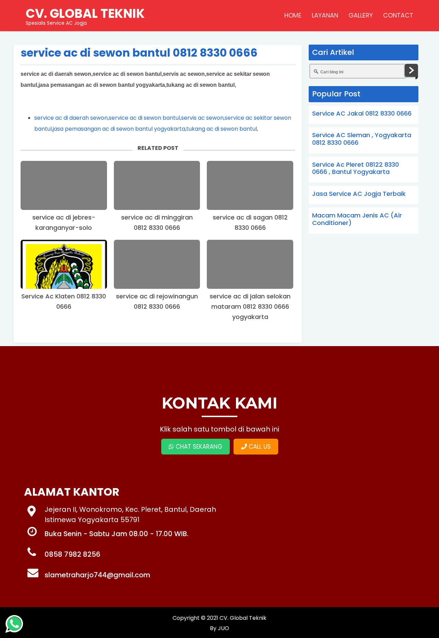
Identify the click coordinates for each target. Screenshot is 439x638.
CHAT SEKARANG (198, 446)
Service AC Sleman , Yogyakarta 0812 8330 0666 (361, 139)
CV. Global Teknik (243, 618)
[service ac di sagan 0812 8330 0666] (250, 185)
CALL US (259, 446)
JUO (222, 628)
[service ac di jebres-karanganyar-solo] (64, 185)
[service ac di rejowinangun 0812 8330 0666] (157, 264)
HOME (292, 15)
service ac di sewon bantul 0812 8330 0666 (139, 52)
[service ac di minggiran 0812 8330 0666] (157, 185)
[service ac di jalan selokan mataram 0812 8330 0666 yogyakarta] (250, 264)
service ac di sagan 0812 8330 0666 (250, 222)
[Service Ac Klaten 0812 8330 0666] (64, 264)
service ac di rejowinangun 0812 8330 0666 (157, 301)
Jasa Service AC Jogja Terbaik (359, 193)
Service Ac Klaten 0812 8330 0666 (63, 301)
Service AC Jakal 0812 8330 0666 (362, 113)
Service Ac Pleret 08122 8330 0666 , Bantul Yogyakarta (355, 168)
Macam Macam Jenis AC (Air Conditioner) (357, 219)
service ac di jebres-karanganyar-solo (63, 222)
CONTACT (398, 15)
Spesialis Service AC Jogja (85, 15)
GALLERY (360, 15)
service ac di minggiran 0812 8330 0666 (157, 222)
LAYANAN (325, 15)
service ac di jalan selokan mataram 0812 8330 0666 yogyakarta (250, 306)
